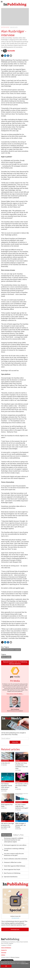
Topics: (3, 654)
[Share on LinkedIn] (5, 55)
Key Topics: (5, 647)
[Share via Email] (11, 55)
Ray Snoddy (11, 51)
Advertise (3, 952)
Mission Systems (15, 957)
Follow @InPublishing (8, 960)
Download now (15, 929)
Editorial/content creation (11, 650)
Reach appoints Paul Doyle (12, 869)
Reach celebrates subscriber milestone (15, 859)
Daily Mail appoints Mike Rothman (14, 866)
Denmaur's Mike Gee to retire (12, 862)
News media (6, 657)
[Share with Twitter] (2, 55)
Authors (3, 955)
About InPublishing (6, 947)
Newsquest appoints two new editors (15, 845)
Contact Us (4, 950)
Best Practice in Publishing (12, 873)
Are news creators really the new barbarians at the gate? (14, 854)
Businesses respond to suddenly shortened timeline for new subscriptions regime (13, 840)
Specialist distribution (10, 876)
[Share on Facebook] (8, 55)
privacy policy (24, 963)
